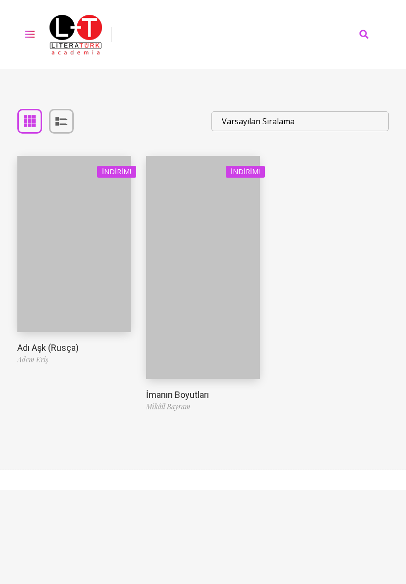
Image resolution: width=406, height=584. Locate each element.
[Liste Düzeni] (61, 121)
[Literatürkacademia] (76, 34)
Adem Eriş (32, 359)
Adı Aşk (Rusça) (48, 347)
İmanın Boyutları (177, 394)
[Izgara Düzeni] (29, 121)
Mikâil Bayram (168, 406)
